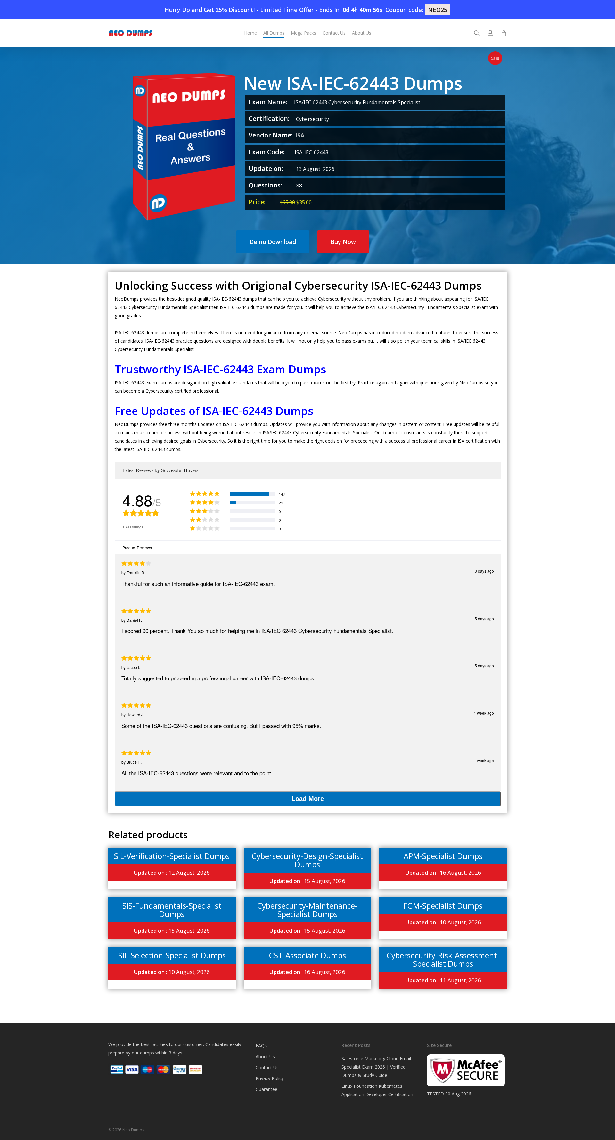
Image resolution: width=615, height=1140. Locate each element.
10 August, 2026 (443, 922)
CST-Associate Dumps (307, 955)
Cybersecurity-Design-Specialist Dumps (307, 860)
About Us (265, 1056)
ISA (299, 135)
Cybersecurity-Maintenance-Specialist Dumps (307, 909)
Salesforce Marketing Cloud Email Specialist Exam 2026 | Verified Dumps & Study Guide (376, 1066)
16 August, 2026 (443, 872)
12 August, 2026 (172, 872)
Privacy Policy (270, 1078)
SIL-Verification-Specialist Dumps (172, 856)
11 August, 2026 (443, 980)
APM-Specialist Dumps (443, 856)
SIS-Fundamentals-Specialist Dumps (172, 909)
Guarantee (266, 1089)
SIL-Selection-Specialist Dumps (172, 955)
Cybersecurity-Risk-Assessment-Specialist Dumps (443, 959)
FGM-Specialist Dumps (443, 905)
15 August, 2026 (307, 881)
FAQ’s (261, 1046)
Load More (307, 798)
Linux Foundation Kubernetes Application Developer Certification (377, 1090)
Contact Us (267, 1067)
